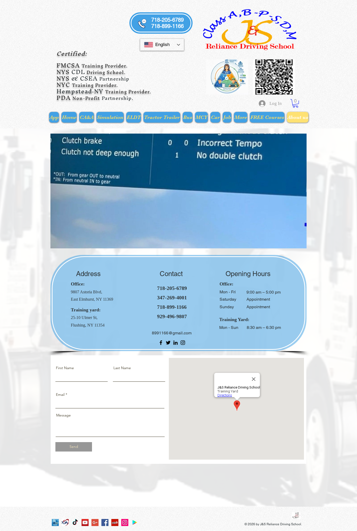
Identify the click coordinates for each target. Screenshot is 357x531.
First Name (65, 368)
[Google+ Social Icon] (95, 522)
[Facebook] (161, 343)
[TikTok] (75, 522)
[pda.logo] (65, 522)
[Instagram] (183, 343)
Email (60, 394)
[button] (295, 103)
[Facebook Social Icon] (104, 522)
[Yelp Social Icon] (114, 522)
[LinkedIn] (175, 343)
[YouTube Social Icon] (85, 522)
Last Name (122, 368)
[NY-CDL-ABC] (55, 522)
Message (63, 415)
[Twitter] (168, 343)
